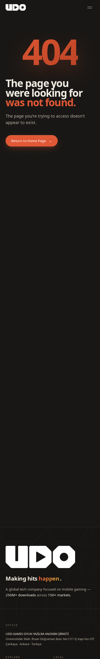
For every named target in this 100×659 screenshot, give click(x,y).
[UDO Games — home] (16, 7)
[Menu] (89, 7)
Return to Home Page (31, 141)
